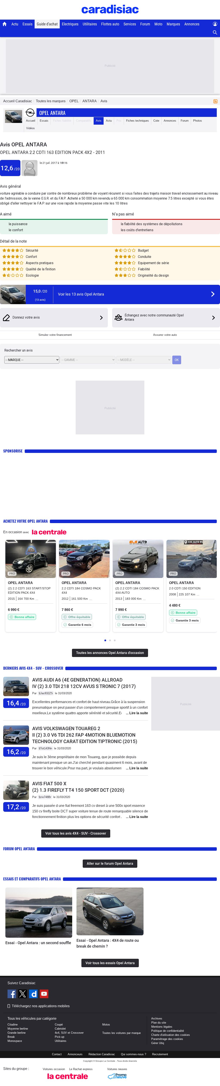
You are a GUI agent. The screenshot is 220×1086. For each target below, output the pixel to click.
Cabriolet (60, 1028)
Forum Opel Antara (19, 848)
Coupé (59, 1024)
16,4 (16, 703)
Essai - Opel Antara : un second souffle (38, 942)
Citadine (13, 1024)
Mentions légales (161, 1026)
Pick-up (59, 1036)
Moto (158, 24)
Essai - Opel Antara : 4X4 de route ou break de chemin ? (107, 943)
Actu (14, 24)
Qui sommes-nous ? (133, 1054)
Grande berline (17, 1032)
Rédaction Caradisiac (102, 1054)
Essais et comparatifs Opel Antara (32, 879)
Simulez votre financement (55, 334)
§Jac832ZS (46, 693)
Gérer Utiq (157, 1043)
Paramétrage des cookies (167, 1039)
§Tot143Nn (45, 748)
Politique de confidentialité (167, 1030)
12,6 (10, 168)
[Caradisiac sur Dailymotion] (34, 994)
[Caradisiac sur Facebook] (12, 994)
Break (11, 1036)
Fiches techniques (137, 120)
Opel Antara (52, 112)
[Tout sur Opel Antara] (13, 122)
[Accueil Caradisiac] (4, 24)
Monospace (15, 1041)
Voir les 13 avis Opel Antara (81, 294)
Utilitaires (90, 24)
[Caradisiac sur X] (23, 994)
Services (130, 24)
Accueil (30, 120)
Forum (145, 24)
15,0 (40, 291)
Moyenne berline (18, 1028)
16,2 (16, 752)
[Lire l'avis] (16, 696)
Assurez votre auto (165, 334)
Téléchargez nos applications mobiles (41, 1006)
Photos (197, 120)
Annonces (191, 24)
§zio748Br (45, 797)
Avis (98, 120)
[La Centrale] (68, 1080)
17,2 (16, 807)
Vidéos (30, 128)
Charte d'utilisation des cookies (170, 1034)
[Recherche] (215, 32)
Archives (156, 1018)
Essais (27, 24)
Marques (173, 24)
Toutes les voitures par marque (121, 1033)
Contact (57, 1054)
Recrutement (160, 1054)
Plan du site (158, 1022)
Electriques (70, 24)
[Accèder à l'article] (38, 913)
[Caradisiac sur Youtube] (44, 994)
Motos (106, 1024)
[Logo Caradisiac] (110, 17)
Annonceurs (75, 1054)
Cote (156, 120)
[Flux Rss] (216, 101)
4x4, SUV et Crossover (69, 1032)
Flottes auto (110, 24)
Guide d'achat (47, 24)
